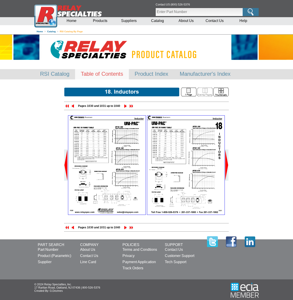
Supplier (45, 262)
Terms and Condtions (139, 249)
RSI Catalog (54, 74)
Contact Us (215, 21)
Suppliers (129, 21)
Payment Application (139, 262)
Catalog (157, 21)
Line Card (88, 262)
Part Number (48, 249)
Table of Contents (102, 74)
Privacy (128, 256)
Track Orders (132, 268)
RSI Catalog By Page (71, 31)
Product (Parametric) (54, 256)
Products (100, 21)
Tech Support (175, 262)
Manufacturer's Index (205, 74)
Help (243, 21)
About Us (186, 21)
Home (71, 21)
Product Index (151, 74)
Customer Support (179, 256)
